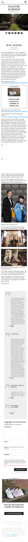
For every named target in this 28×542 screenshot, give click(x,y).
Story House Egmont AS (12, 536)
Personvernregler (15, 473)
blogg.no (14, 534)
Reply (12, 326)
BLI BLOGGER (18, 524)
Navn (6, 441)
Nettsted (6, 454)
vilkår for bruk (21, 473)
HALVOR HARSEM (14, 8)
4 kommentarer (14, 47)
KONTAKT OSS (10, 524)
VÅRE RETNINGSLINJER (7, 522)
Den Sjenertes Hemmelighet (14, 406)
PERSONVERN (18, 522)
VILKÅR (24, 522)
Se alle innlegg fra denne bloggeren (14, 513)
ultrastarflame (15, 334)
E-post (14, 447)
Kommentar (8, 427)
